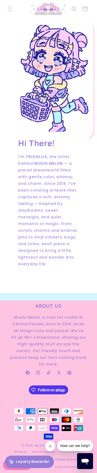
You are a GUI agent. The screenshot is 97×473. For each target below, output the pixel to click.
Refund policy (43, 452)
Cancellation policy (71, 467)
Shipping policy (68, 459)
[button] (9, 8)
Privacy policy (71, 452)
